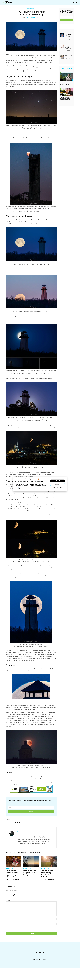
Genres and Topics (31, 8)
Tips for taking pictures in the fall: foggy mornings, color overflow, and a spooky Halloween (13, 875)
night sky (36, 17)
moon (33, 17)
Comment (8, 900)
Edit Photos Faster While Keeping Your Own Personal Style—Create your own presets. (48, 875)
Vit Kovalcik (20, 833)
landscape (28, 17)
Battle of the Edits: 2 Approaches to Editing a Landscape (30, 873)
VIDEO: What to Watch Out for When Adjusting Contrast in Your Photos (65, 83)
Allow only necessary (57, 487)
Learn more (17, 488)
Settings (58, 484)
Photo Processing (27, 868)
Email (7, 921)
